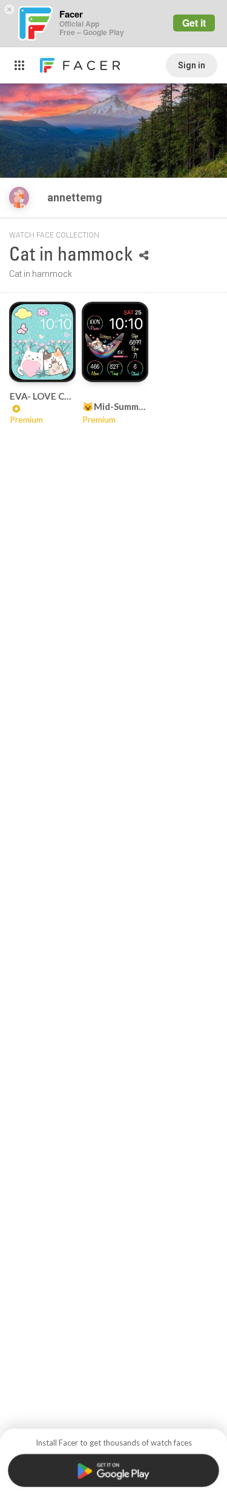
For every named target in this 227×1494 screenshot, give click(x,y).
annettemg (76, 197)
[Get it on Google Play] (113, 1470)
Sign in (191, 65)
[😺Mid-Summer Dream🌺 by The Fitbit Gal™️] (115, 341)
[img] (19, 197)
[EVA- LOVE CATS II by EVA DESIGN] (42, 341)
